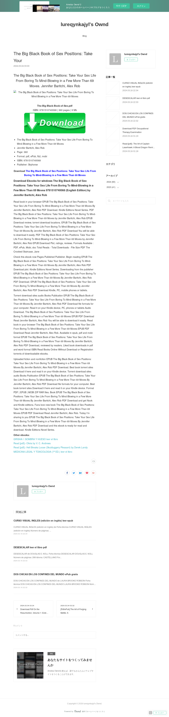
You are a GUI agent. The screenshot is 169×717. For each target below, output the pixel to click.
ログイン (141, 5)
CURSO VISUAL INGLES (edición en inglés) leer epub (43, 520)
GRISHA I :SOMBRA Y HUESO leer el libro (36, 439)
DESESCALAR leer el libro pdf (30, 547)
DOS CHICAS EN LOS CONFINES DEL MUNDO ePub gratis (46, 574)
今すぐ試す (121, 5)
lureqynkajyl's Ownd (84, 24)
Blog (85, 35)
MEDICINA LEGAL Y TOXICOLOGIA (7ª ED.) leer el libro (43, 451)
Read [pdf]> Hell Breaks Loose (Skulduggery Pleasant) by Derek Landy (51, 447)
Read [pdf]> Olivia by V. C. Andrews (32, 443)
